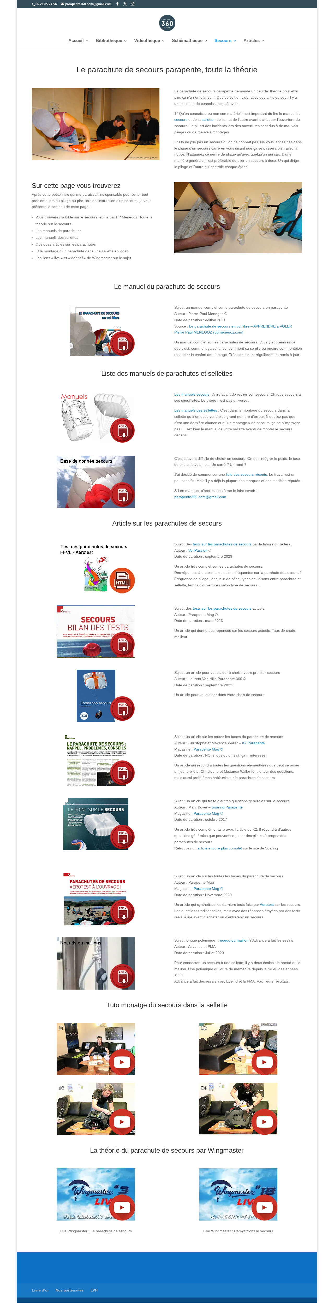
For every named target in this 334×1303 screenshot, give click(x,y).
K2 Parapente (253, 743)
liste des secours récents (246, 474)
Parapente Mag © (208, 749)
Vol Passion (197, 550)
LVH (94, 1290)
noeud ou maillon (234, 940)
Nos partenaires (70, 1290)
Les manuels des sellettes (195, 410)
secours (180, 119)
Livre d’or (40, 1290)
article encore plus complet (220, 848)
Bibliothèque (109, 41)
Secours (222, 41)
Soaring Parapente (227, 807)
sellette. (207, 119)
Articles (251, 41)
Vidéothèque (147, 41)
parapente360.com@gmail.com (200, 497)
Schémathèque (187, 41)
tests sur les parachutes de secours (222, 544)
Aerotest (267, 904)
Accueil (76, 41)
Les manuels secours (192, 394)
